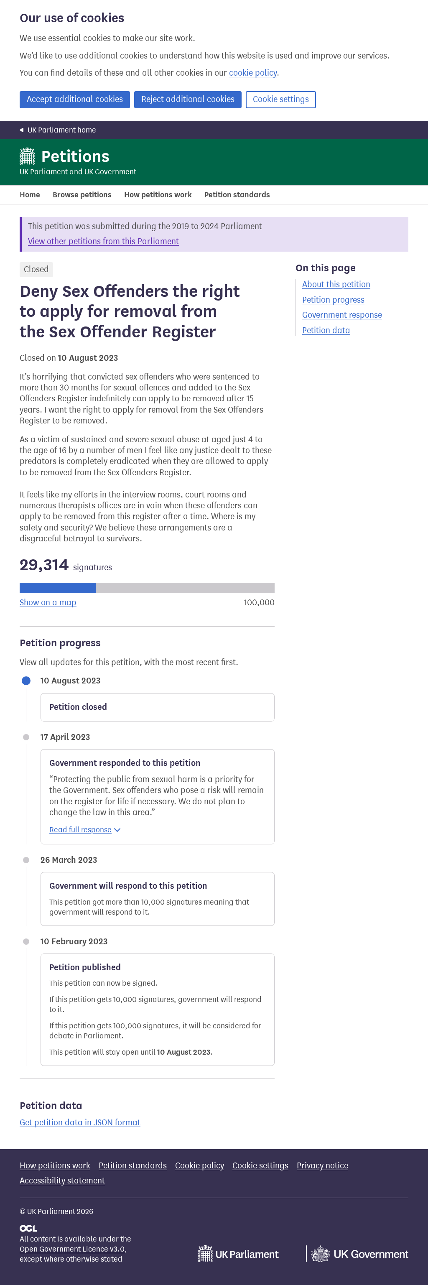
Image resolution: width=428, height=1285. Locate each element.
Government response (342, 315)
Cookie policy (199, 1165)
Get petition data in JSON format (80, 1122)
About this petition (336, 284)
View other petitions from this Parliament (103, 241)
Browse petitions (82, 194)
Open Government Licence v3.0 (72, 1249)
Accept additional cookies (75, 99)
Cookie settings (281, 99)
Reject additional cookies (187, 99)
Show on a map (48, 602)
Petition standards (237, 194)
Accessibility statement (62, 1181)
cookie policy (253, 73)
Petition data (326, 330)
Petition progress (333, 300)
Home (30, 194)
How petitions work (158, 194)
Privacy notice (322, 1165)
